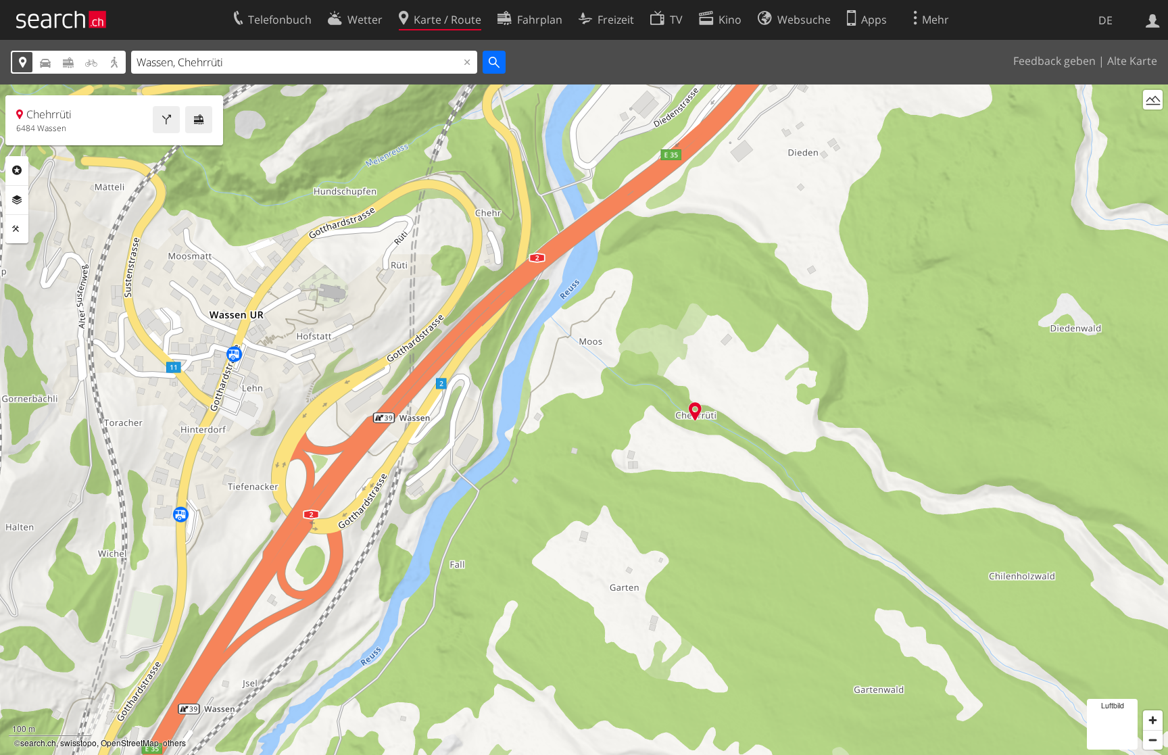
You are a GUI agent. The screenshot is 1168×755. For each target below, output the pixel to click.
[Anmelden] (1153, 19)
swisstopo (78, 742)
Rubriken (16, 170)
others (174, 742)
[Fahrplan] (198, 119)
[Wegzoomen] (1153, 740)
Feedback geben (1054, 60)
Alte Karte (1132, 60)
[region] (584, 419)
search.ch (38, 742)
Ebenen (16, 200)
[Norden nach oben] (1153, 125)
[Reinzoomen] (1153, 720)
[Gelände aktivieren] (1153, 99)
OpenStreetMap (130, 742)
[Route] (166, 119)
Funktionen (16, 229)
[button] (695, 411)
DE (1105, 20)
